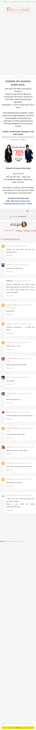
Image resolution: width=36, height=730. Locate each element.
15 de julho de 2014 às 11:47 (21, 342)
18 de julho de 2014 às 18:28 (19, 377)
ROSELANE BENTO (12, 428)
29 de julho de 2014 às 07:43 (22, 479)
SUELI (8, 265)
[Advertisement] (18, 56)
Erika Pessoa (10, 447)
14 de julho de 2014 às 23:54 (22, 281)
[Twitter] (28, 231)
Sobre (13, 2)
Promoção (23, 216)
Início (6, 2)
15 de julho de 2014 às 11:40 (21, 324)
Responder (9, 255)
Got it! (18, 727)
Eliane (8, 412)
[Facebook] (19, 231)
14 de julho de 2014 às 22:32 (20, 265)
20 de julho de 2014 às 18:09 (20, 412)
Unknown (9, 463)
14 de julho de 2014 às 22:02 (18, 246)
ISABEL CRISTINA (12, 358)
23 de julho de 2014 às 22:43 (24, 447)
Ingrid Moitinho (11, 393)
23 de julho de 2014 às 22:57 (22, 463)
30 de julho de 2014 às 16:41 (22, 495)
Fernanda (9, 495)
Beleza (20, 2)
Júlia (7, 377)
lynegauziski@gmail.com (14, 305)
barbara (9, 324)
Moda (27, 2)
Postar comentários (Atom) (14, 541)
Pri (7, 246)
